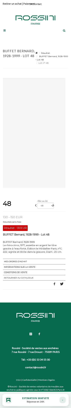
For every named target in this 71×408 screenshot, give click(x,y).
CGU (18, 380)
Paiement (29, 3)
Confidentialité (29, 380)
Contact (38, 4)
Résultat (45, 53)
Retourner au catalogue (18, 278)
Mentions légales (46, 380)
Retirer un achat (12, 3)
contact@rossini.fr (35, 367)
